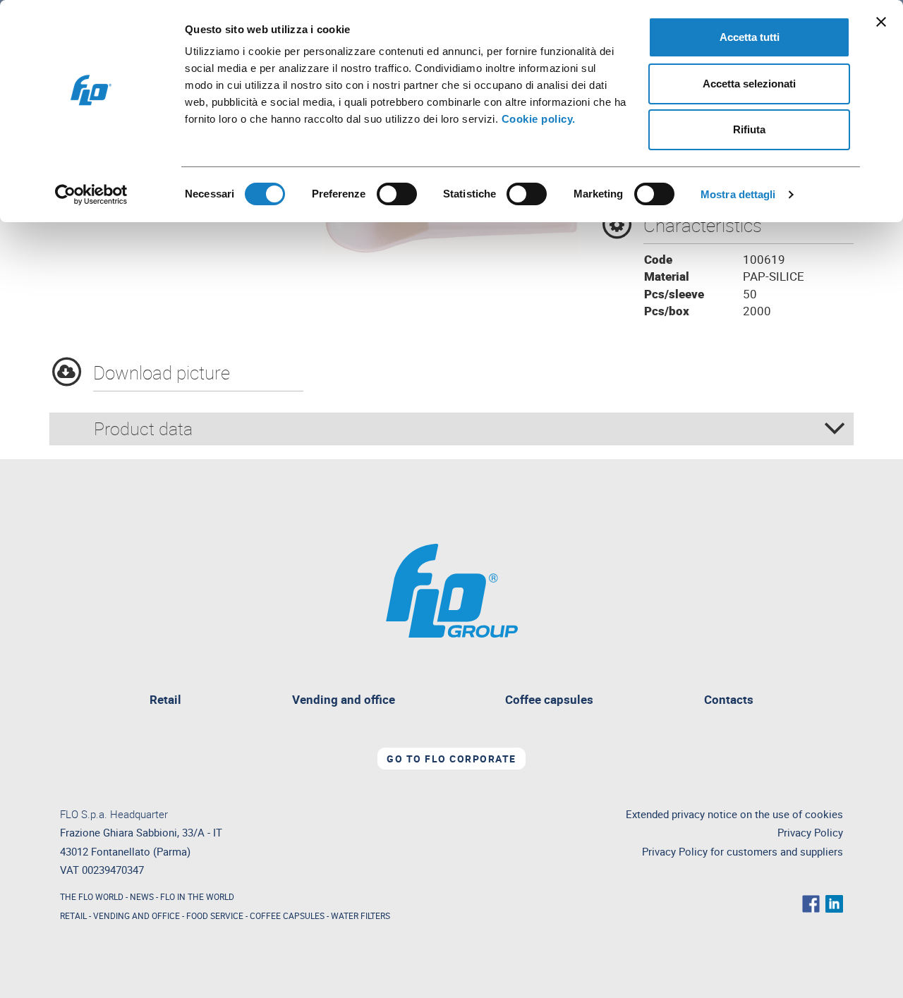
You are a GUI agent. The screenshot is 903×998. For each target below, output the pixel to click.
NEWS (142, 896)
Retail (171, 701)
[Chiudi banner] (881, 22)
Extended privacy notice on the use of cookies (734, 814)
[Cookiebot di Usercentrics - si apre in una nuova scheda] (91, 194)
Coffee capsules (549, 699)
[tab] (451, 428)
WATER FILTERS (360, 915)
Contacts (728, 699)
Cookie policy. (539, 119)
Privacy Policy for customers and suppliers (742, 851)
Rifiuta (749, 129)
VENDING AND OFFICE (136, 915)
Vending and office (343, 699)
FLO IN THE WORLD (197, 896)
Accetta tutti (750, 37)
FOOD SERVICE (214, 915)
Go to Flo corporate (451, 758)
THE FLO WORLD (91, 896)
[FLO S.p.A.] (452, 589)
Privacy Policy (810, 832)
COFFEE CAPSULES (287, 915)
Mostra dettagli (738, 194)
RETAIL (73, 915)
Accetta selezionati (749, 84)
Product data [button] (143, 428)
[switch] (397, 194)
